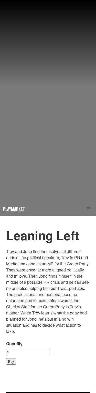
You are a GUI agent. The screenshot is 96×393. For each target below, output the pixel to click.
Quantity (14, 343)
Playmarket (14, 209)
